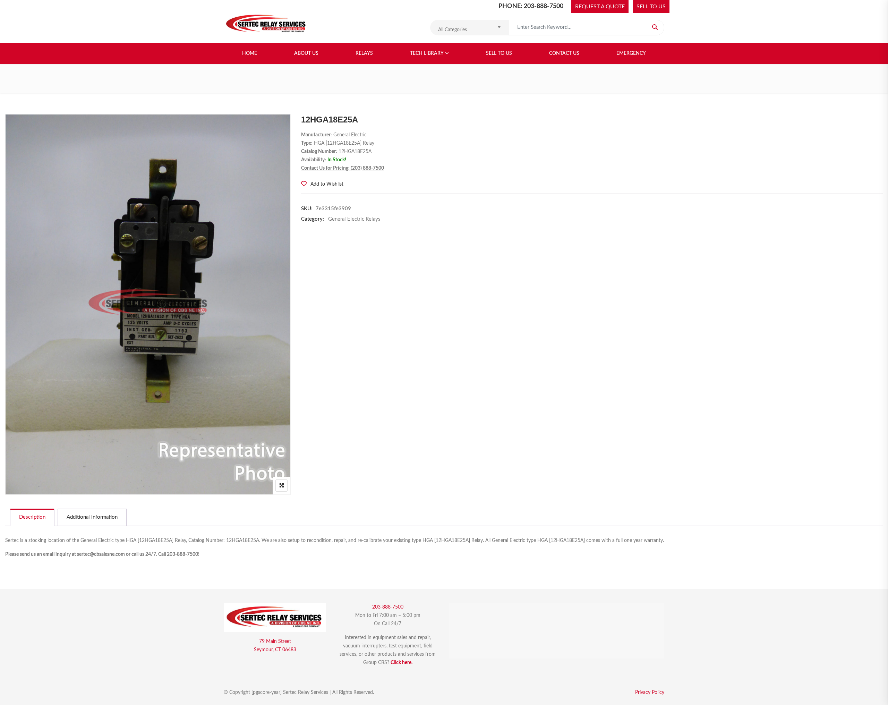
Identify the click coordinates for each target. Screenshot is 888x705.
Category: (312, 219)
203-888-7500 (387, 607)
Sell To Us (499, 53)
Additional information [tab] (92, 517)
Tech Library (427, 53)
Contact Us (564, 53)
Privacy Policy (649, 692)
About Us (306, 53)
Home (249, 53)
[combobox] (469, 27)
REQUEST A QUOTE (600, 6)
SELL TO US (651, 6)
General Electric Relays (354, 219)
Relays (364, 53)
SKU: (307, 208)
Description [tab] (32, 517)
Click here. (401, 662)
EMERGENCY (631, 53)
